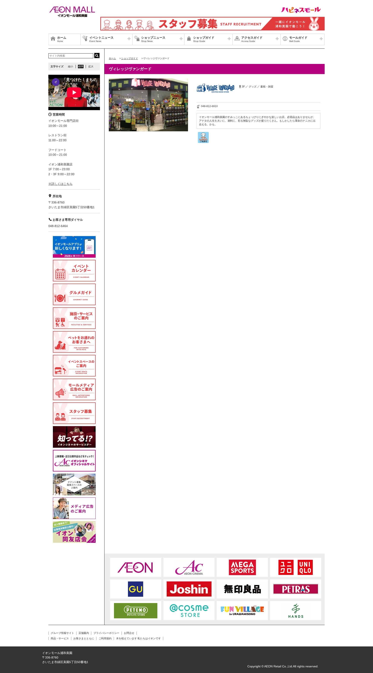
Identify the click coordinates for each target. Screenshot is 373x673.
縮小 (70, 66)
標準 (80, 66)
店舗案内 (84, 633)
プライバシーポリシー (106, 633)
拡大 (90, 66)
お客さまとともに (83, 638)
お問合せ (129, 633)
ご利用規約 (105, 638)
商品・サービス (60, 638)
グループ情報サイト (62, 633)
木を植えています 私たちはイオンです (138, 638)
